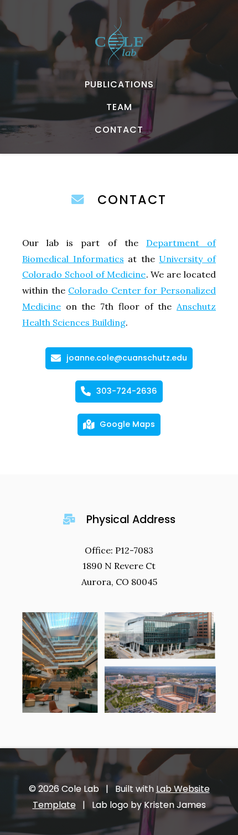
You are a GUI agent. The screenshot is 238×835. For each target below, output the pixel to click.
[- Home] (119, 41)
